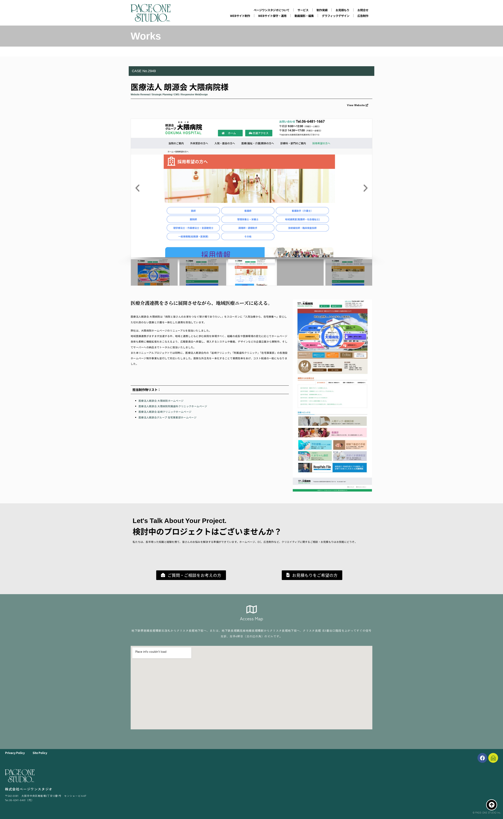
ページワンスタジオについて (271, 10)
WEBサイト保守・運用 (272, 16)
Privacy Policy (15, 753)
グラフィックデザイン (335, 16)
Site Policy (40, 753)
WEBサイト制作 (240, 16)
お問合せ (362, 10)
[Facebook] (482, 758)
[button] (137, 188)
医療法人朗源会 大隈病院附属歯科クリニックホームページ (173, 406)
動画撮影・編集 (304, 16)
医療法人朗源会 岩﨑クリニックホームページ (165, 412)
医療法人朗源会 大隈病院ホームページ (161, 401)
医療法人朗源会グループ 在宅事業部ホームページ (167, 417)
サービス (302, 10)
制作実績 (322, 10)
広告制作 (362, 16)
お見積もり (342, 10)
